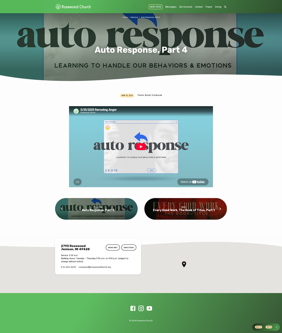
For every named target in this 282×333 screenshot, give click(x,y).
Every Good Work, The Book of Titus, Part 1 (184, 210)
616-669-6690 (68, 267)
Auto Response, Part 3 (98, 210)
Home (125, 17)
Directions (129, 248)
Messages (170, 6)
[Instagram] (141, 308)
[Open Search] (225, 7)
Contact (199, 6)
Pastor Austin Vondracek (150, 95)
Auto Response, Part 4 (150, 17)
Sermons (134, 17)
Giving (218, 6)
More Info (112, 248)
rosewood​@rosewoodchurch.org (95, 267)
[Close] (276, 327)
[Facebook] (133, 308)
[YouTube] (149, 308)
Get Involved (185, 6)
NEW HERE (155, 6)
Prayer (208, 6)
